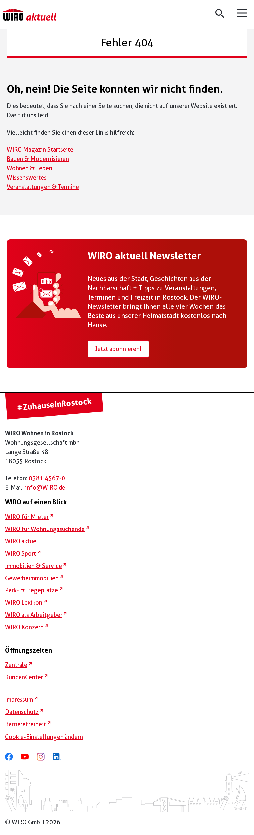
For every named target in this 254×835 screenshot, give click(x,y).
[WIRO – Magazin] (29, 14)
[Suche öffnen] (220, 13)
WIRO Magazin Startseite (40, 149)
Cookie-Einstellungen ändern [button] (44, 736)
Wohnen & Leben (29, 168)
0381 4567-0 (47, 478)
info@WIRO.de (45, 487)
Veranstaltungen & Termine (43, 186)
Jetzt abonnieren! (118, 348)
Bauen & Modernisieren (38, 158)
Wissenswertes (27, 177)
